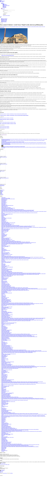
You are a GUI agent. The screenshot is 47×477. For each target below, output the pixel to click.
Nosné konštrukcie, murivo (4, 321)
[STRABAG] (1, 194)
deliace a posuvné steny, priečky (5, 297)
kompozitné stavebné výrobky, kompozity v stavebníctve (8, 240)
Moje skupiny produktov (6, 5)
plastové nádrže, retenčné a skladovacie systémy (7, 312)
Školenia (2, 388)
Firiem (2, 1)
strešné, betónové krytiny (4, 204)
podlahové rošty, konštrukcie (4, 253)
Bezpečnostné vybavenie (4, 199)
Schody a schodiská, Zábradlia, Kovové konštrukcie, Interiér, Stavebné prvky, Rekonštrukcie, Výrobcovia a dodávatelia (15, 228)
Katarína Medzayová (4, 26)
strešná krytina (3, 220)
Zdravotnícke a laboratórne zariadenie (5, 354)
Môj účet (3, 3)
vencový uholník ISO (3, 232)
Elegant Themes (5, 473)
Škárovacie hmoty (3, 387)
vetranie (2, 325)
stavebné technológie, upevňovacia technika (6, 332)
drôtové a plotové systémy (4, 377)
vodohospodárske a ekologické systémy (6, 324)
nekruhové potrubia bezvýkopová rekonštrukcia (7, 349)
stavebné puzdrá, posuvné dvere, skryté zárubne (7, 208)
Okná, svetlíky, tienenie (4, 244)
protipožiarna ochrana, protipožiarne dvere (6, 224)
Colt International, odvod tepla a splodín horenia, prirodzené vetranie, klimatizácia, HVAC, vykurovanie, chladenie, (14, 287)
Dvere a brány (3, 260)
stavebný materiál (3, 264)
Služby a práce (43, 26)
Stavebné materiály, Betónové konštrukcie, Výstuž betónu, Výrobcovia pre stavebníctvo (11, 430)
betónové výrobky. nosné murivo (5, 252)
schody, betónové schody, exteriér (5, 265)
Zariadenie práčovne (3, 418)
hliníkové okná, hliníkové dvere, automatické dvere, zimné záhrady (9, 428)
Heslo (3, 11)
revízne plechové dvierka (4, 376)
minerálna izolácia (3, 438)
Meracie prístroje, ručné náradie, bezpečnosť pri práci (7, 323)
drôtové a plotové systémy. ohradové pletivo (6, 393)
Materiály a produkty (38, 26)
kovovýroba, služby (3, 221)
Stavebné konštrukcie (4, 18)
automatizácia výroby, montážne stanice (6, 207)
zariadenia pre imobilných (4, 374)
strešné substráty (3, 267)
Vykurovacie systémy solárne (4, 246)
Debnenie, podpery (3, 402)
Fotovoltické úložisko (3, 371)
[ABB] (1, 192)
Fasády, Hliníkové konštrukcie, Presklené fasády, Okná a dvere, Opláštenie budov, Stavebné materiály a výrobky (14, 289)
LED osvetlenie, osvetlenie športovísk (5, 426)
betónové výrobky (3, 203)
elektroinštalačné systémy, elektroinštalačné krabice (7, 205)
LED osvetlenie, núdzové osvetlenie (5, 346)
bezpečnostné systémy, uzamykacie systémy (6, 269)
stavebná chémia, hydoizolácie (5, 270)
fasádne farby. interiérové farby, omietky (6, 363)
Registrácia (8, 15)
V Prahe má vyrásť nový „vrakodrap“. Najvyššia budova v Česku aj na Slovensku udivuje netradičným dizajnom (14, 115)
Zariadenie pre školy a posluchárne (5, 338)
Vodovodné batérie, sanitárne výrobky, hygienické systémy (8, 401)
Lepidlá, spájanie (3, 197)
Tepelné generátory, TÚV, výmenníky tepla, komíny (7, 385)
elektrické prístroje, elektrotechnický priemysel (6, 239)
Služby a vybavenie (4, 20)
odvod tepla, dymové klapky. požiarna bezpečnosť (7, 347)
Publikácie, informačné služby (4, 307)
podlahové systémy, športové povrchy (5, 250)
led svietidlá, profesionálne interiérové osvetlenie (7, 314)
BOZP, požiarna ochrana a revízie (5, 372)
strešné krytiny (3, 236)
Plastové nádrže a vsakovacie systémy (5, 434)
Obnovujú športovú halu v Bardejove (4, 127)
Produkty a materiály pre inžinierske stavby (6, 276)
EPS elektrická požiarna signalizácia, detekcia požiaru (7, 361)
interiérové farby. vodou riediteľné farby (6, 395)
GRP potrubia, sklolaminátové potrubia (6, 333)
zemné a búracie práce (4, 279)
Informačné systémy (3, 215)
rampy (2, 280)
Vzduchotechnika (3, 432)
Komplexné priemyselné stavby (5, 277)
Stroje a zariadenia (4, 21)
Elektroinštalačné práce (4, 356)
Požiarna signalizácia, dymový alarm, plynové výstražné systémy (8, 322)
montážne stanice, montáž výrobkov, (5, 223)
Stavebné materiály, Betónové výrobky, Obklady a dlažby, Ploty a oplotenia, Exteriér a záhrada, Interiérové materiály (15, 259)
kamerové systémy (3, 391)
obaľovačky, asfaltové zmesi (4, 358)
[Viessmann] (1, 191)
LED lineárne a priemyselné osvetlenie (5, 362)
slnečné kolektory (3, 294)
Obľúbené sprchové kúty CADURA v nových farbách (6, 119)
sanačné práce (3, 217)
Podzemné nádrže (3, 419)
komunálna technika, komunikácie (5, 330)
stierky (2, 405)
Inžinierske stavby (2, 27)
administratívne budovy (4, 311)
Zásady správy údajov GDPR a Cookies (4, 464)
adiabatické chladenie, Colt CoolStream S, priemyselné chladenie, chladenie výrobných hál (12, 272)
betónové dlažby (3, 219)
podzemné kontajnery (3, 235)
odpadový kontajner (3, 218)
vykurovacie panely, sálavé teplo (5, 283)
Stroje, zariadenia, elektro (4, 450)
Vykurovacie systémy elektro (4, 231)
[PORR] (1, 193)
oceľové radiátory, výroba (4, 441)
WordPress (11, 473)
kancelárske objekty (3, 296)
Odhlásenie (5, 7)
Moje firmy (5, 4)
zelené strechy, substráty (4, 298)
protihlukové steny (3, 390)
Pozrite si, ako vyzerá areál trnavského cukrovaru (7, 55)
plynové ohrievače (3, 201)
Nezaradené (2, 451)
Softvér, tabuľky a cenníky (4, 292)
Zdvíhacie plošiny (3, 308)
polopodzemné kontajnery (4, 422)
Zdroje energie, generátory (4, 214)
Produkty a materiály (4, 19)
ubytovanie (2, 233)
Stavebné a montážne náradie (4, 433)
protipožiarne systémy (4, 266)
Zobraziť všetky (2, 185)
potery (2, 341)
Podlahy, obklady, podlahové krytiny (5, 229)
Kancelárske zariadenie (4, 339)
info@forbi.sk (2, 470)
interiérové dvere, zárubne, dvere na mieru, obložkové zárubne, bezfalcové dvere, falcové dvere (12, 209)
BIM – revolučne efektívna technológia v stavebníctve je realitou (8, 123)
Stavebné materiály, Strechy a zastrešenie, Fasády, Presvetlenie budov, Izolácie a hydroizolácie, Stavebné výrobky (14, 400)
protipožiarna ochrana (3, 439)
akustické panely (3, 263)
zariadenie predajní (3, 295)
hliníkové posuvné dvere (4, 281)
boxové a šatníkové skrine (4, 327)
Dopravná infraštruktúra (4, 291)
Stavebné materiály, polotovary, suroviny (16, 26)
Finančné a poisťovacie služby (5, 230)
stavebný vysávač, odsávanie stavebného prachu (7, 348)
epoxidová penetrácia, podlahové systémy (6, 285)
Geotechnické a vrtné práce (4, 278)
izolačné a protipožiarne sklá (4, 425)
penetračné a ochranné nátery (4, 313)
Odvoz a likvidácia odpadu (4, 404)
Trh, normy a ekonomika (4, 340)
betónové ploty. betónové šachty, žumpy (6, 442)
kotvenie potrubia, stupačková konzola (5, 286)
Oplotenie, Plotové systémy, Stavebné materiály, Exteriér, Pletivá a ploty (9, 368)
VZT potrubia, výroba (4, 378)
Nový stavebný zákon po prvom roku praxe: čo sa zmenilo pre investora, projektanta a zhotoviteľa (12, 141)
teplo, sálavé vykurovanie (4, 268)
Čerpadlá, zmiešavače (3, 417)
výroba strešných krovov (4, 328)
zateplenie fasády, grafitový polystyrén (5, 443)
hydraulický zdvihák (3, 326)
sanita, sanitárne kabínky (4, 202)
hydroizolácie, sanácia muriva (4, 411)
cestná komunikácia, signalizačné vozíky (6, 299)
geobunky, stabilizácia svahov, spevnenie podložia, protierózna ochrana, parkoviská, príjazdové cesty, (13, 256)
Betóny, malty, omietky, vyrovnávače (5, 416)
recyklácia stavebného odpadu (4, 423)
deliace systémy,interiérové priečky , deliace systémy (7, 437)
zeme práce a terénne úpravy (4, 406)
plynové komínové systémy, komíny (5, 284)
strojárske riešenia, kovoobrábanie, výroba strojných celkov (8, 222)
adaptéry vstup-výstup (4, 344)
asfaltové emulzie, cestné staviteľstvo (5, 300)
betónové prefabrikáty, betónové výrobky (6, 301)
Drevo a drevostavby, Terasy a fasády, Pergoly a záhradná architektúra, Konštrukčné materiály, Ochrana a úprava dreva (15, 290)
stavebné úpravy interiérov (4, 436)
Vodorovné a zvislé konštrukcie (5, 337)
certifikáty (2, 248)
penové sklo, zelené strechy (4, 375)
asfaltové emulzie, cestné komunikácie (5, 315)
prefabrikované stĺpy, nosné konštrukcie (6, 380)
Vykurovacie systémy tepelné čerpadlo (5, 262)
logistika (2, 373)
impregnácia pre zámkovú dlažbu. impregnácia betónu (7, 379)
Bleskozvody (3, 293)
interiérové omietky (3, 389)
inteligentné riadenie (3, 420)
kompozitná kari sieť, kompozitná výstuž (6, 255)
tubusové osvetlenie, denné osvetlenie (5, 317)
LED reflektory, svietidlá (4, 234)
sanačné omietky (3, 421)
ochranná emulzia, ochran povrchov (5, 345)
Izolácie (2, 353)
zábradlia (2, 237)
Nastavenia (5, 6)
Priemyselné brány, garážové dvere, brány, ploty (7, 275)
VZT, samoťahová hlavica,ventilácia (5, 394)
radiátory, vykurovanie (4, 206)
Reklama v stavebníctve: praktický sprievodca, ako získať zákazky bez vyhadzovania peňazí (14, 146)
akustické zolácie (3, 392)
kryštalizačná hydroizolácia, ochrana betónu (6, 427)
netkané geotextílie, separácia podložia (5, 396)
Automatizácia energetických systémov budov (6, 369)
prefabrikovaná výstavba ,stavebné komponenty (7, 364)
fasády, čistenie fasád (3, 329)
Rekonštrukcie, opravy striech (4, 403)
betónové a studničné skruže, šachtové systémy (6, 316)
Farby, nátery (3, 213)
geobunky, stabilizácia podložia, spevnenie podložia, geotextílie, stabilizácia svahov (11, 241)
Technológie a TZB (3, 448)
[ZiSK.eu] (1, 190)
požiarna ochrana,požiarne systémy (5, 331)
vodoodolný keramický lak (4, 282)
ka (1, 407)
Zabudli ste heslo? (5, 15)
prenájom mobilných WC (4, 342)
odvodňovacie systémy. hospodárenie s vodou (6, 271)
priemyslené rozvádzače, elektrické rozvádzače (6, 254)
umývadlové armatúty (3, 310)
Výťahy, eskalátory (3, 370)
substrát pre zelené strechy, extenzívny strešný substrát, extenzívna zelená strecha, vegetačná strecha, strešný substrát (14, 445)
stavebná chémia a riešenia (4, 440)
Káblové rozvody (3, 245)
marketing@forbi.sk (3, 463)
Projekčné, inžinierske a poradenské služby (26, 26)
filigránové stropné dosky (4, 309)
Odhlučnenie (2, 435)
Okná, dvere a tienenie (4, 305)
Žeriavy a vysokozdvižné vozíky (5, 386)
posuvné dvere (3, 360)
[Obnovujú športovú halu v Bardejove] (4, 126)
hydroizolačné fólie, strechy (4, 424)
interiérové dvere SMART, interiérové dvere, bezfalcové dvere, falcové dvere (10, 225)
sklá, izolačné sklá (3, 409)
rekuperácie (2, 216)
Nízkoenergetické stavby (4, 200)
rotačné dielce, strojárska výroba (5, 238)
